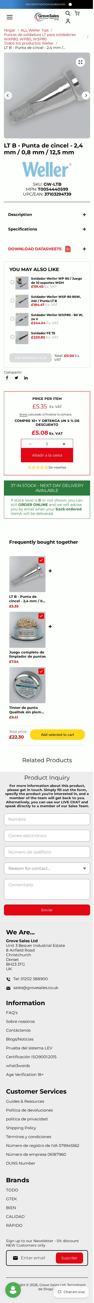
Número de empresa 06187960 (36, 1162)
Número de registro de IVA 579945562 (42, 1153)
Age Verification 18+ (25, 1082)
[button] (36, 471)
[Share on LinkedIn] (26, 381)
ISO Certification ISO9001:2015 (45, 4)
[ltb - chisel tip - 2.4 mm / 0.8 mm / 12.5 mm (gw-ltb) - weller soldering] (80, 62)
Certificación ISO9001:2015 (31, 1064)
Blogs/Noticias (19, 1047)
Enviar (45, 918)
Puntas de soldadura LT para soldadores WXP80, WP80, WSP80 (40, 37)
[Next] (86, 95)
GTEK (11, 1206)
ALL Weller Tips (35, 30)
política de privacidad (27, 1127)
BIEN (11, 1215)
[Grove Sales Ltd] (47, 17)
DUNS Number (20, 1171)
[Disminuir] (29, 448)
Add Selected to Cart (29, 360)
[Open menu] (9, 17)
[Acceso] (68, 21)
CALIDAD (15, 1224)
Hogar (9, 30)
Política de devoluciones (29, 1118)
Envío (22, 418)
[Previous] (8, 95)
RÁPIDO (14, 1233)
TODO (12, 1197)
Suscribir (67, 1265)
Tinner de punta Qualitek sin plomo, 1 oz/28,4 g (26, 713)
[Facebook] (7, 381)
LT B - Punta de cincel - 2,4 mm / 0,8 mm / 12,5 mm (27, 602)
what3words (18, 1073)
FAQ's (11, 1020)
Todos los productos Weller (29, 43)
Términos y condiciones (28, 1144)
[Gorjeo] (16, 381)
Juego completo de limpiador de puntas (27, 658)
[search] (68, 13)
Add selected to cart (56, 738)
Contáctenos (18, 1038)
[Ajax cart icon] (77, 13)
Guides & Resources (25, 1109)
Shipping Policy (21, 1135)
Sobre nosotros (20, 1029)
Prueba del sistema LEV (29, 1056)
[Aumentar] (62, 448)
